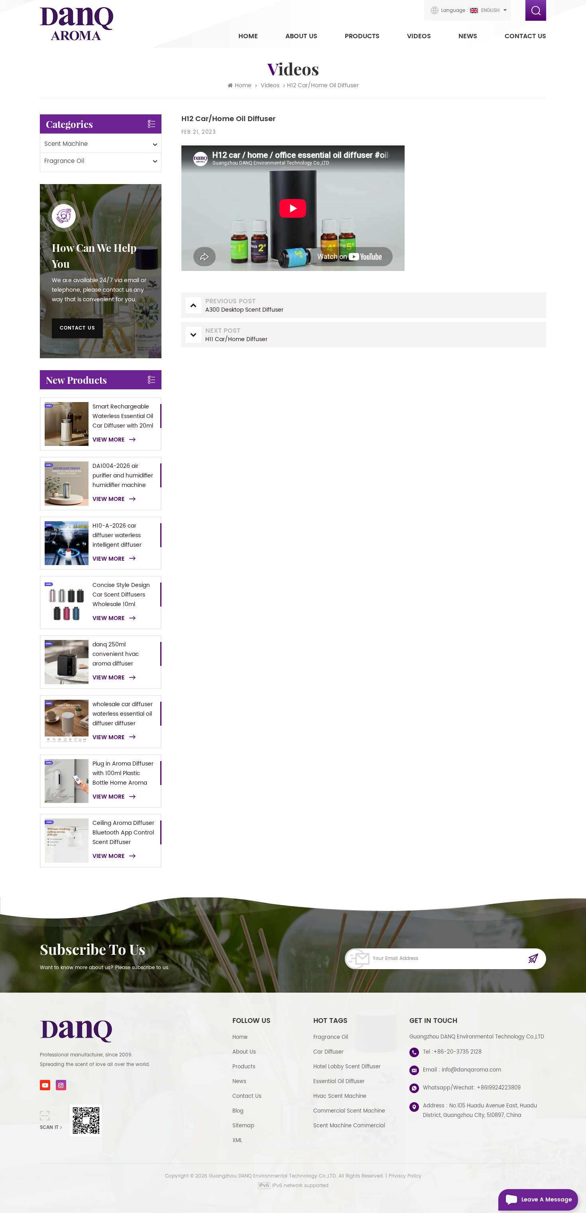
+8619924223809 (499, 1088)
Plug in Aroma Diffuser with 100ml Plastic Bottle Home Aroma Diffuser (122, 773)
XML (237, 1140)
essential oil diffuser (339, 1082)
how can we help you (94, 256)
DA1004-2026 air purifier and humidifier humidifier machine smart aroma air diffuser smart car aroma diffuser (122, 475)
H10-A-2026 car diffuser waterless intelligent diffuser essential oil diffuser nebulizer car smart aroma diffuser (119, 535)
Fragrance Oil (64, 161)
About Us (301, 36)
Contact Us (525, 36)
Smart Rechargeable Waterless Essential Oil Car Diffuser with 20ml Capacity (122, 416)
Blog (238, 1111)
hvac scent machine (339, 1096)
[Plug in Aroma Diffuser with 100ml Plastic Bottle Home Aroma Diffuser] (66, 781)
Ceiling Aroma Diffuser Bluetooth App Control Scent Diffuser (123, 832)
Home (248, 36)
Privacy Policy (405, 1176)
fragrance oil (330, 1037)
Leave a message (546, 1199)
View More (108, 440)
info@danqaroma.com (471, 1070)
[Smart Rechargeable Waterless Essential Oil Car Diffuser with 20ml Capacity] (66, 424)
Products (362, 36)
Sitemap (243, 1126)
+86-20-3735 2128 (457, 1052)
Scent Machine (66, 144)
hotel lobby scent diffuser (347, 1067)
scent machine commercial (349, 1126)
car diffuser (328, 1052)
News (467, 36)
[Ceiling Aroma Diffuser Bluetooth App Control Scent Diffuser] (66, 840)
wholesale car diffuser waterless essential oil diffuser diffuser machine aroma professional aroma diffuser (122, 714)
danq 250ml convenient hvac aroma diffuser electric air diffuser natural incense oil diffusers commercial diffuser (121, 654)
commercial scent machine (349, 1111)
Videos (419, 36)
